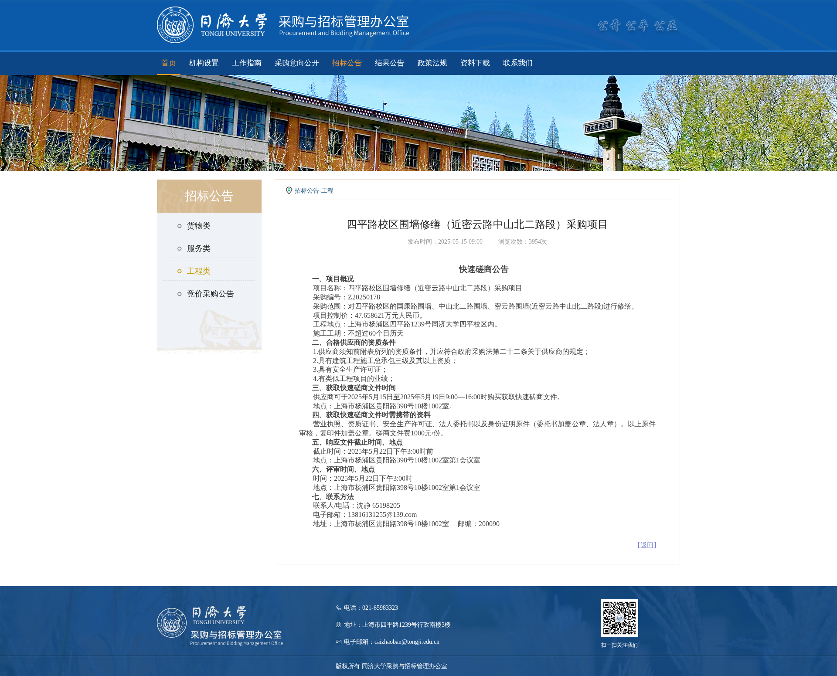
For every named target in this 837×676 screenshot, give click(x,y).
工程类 (199, 271)
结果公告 (390, 63)
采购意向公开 (297, 63)
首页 (168, 63)
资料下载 (475, 63)
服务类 (199, 248)
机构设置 (204, 63)
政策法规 (432, 63)
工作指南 (247, 63)
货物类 (199, 225)
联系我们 (518, 63)
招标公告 (347, 63)
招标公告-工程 (314, 190)
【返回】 (647, 545)
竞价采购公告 (210, 293)
